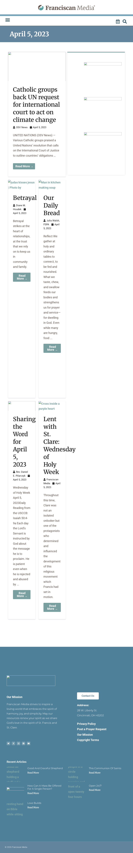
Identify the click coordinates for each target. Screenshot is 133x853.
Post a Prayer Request (91, 729)
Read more (33, 772)
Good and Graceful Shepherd (45, 768)
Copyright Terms (88, 740)
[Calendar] (118, 21)
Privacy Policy (86, 723)
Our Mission (14, 697)
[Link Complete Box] (37, 114)
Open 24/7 (95, 785)
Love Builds (34, 803)
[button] (7, 20)
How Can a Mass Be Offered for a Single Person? (44, 787)
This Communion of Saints (105, 768)
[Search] (125, 21)
